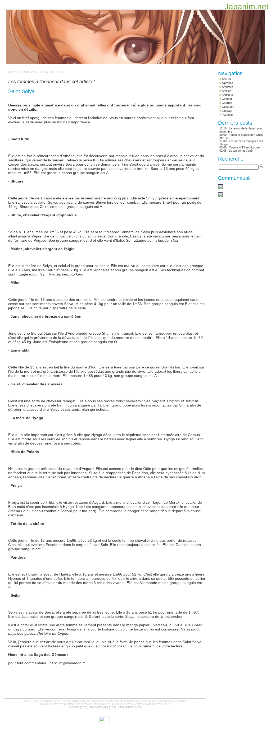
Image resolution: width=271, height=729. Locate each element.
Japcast (227, 110)
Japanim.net (246, 6)
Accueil (226, 79)
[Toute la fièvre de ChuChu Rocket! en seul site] (220, 196)
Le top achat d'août (241, 150)
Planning (227, 114)
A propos (227, 83)
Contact (227, 98)
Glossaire (228, 106)
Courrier (227, 102)
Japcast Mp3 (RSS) (102, 707)
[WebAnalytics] (105, 722)
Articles (226, 90)
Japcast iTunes (129, 707)
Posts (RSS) (78, 707)
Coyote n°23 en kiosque (244, 147)
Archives (227, 86)
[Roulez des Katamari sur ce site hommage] (220, 188)
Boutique (227, 94)
